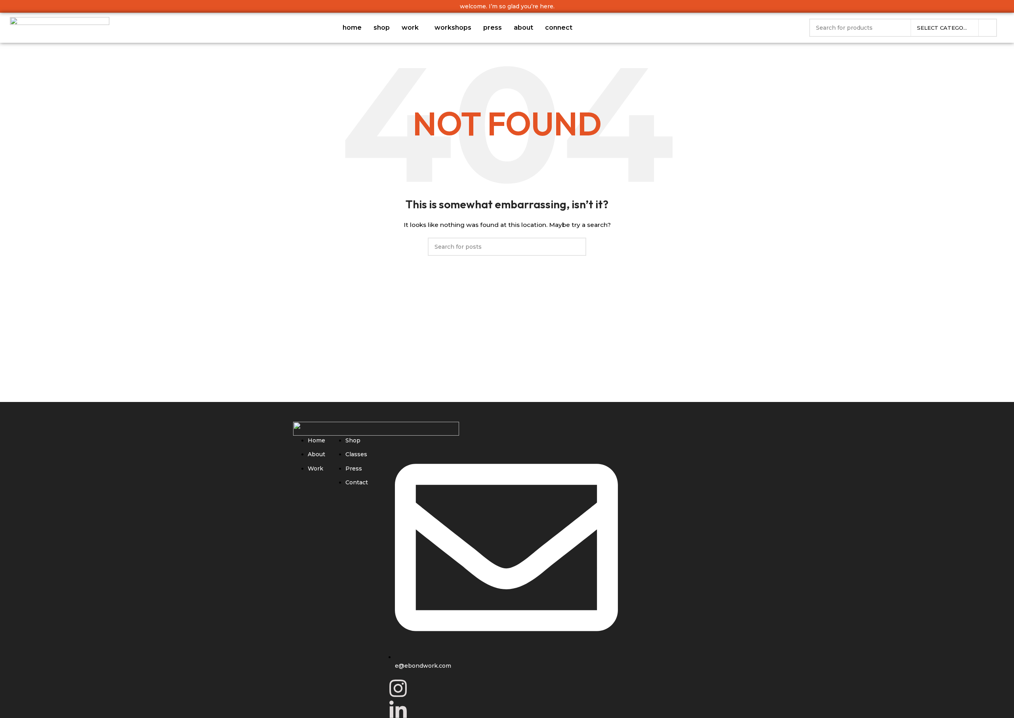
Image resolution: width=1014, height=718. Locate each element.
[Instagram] (398, 688)
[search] (988, 28)
